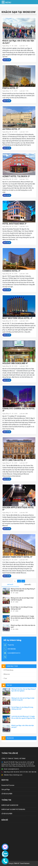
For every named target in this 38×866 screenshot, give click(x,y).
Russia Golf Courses (8, 785)
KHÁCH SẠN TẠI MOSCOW (10, 805)
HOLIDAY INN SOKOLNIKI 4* (15, 363)
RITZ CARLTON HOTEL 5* (14, 460)
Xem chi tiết (6, 60)
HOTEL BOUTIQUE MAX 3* (14, 223)
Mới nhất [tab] (10, 584)
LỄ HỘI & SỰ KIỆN (7, 793)
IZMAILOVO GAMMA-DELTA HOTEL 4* (18, 409)
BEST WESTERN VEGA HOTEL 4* (17, 318)
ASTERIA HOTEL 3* (11, 129)
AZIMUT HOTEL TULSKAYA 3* (16, 176)
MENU (8, 2)
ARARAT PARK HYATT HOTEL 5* (17, 557)
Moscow (7, 674)
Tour (5, 678)
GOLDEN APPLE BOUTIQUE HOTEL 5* (18, 508)
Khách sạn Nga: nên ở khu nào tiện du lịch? (18, 41)
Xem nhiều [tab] (27, 584)
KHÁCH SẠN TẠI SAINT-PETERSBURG (13, 809)
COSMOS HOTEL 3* (11, 271)
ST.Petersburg (8, 670)
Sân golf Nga (6, 789)
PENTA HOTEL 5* (10, 88)
